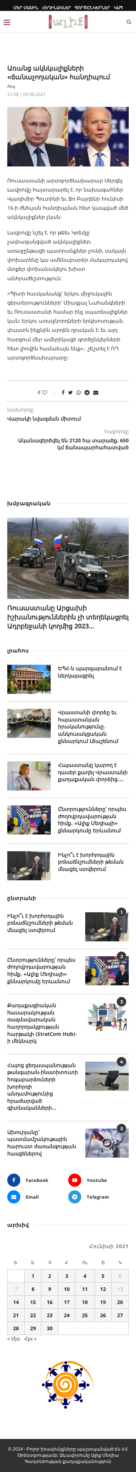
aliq (11, 86)
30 (50, 1328)
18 (85, 1302)
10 (67, 1289)
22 (33, 1315)
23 (50, 1315)
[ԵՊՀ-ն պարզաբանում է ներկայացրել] (29, 679)
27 (120, 1315)
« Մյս (13, 1338)
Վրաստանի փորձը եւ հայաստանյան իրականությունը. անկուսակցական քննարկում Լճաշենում (88, 726)
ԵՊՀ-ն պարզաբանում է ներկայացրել (90, 672)
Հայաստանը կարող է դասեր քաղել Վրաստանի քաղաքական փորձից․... (93, 772)
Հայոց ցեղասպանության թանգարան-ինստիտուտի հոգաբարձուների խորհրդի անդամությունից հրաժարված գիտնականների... (42, 1086)
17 (67, 1302)
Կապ (118, 7)
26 (103, 1315)
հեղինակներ (56, 7)
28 (16, 1328)
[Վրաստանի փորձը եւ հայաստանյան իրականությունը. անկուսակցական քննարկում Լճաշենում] (29, 723)
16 (50, 1302)
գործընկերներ (92, 7)
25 (85, 1315)
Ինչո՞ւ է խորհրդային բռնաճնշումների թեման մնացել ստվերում (91, 861)
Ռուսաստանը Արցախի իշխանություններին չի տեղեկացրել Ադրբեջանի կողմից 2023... (68, 616)
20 (120, 1302)
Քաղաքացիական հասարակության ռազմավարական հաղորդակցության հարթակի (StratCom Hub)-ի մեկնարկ (42, 1023)
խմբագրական (29, 503)
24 (67, 1315)
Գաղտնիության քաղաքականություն (68, 1461)
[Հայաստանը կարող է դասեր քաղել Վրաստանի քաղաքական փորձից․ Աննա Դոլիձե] (29, 776)
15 (33, 1302)
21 (16, 1315)
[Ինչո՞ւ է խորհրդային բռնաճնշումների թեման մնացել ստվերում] (29, 865)
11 (85, 1289)
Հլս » (30, 1338)
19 (103, 1302)
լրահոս (18, 650)
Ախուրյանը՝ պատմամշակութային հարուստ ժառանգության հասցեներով (41, 1143)
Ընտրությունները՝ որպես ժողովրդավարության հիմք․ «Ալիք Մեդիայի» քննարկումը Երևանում (92, 819)
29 (33, 1328)
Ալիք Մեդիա (105, 1455)
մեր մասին (25, 7)
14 (16, 1302)
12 (103, 1289)
